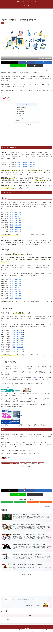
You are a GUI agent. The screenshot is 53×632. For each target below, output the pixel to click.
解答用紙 (25, 162)
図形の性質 (21, 113)
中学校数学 (29, 463)
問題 (19, 162)
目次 (24, 104)
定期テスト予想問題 (21, 107)
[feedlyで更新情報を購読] (13, 502)
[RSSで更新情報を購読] (39, 502)
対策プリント (20, 109)
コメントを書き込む (26, 615)
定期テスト (13, 463)
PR (21, 415)
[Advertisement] (26, 14)
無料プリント (41, 463)
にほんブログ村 (11, 457)
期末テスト (35, 463)
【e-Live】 (21, 377)
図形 (8, 463)
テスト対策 (23, 463)
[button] (35, 65)
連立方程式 (21, 111)
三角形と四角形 (22, 116)
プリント (4, 463)
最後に (18, 120)
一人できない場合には (24, 118)
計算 (18, 463)
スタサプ (33, 377)
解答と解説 (32, 162)
